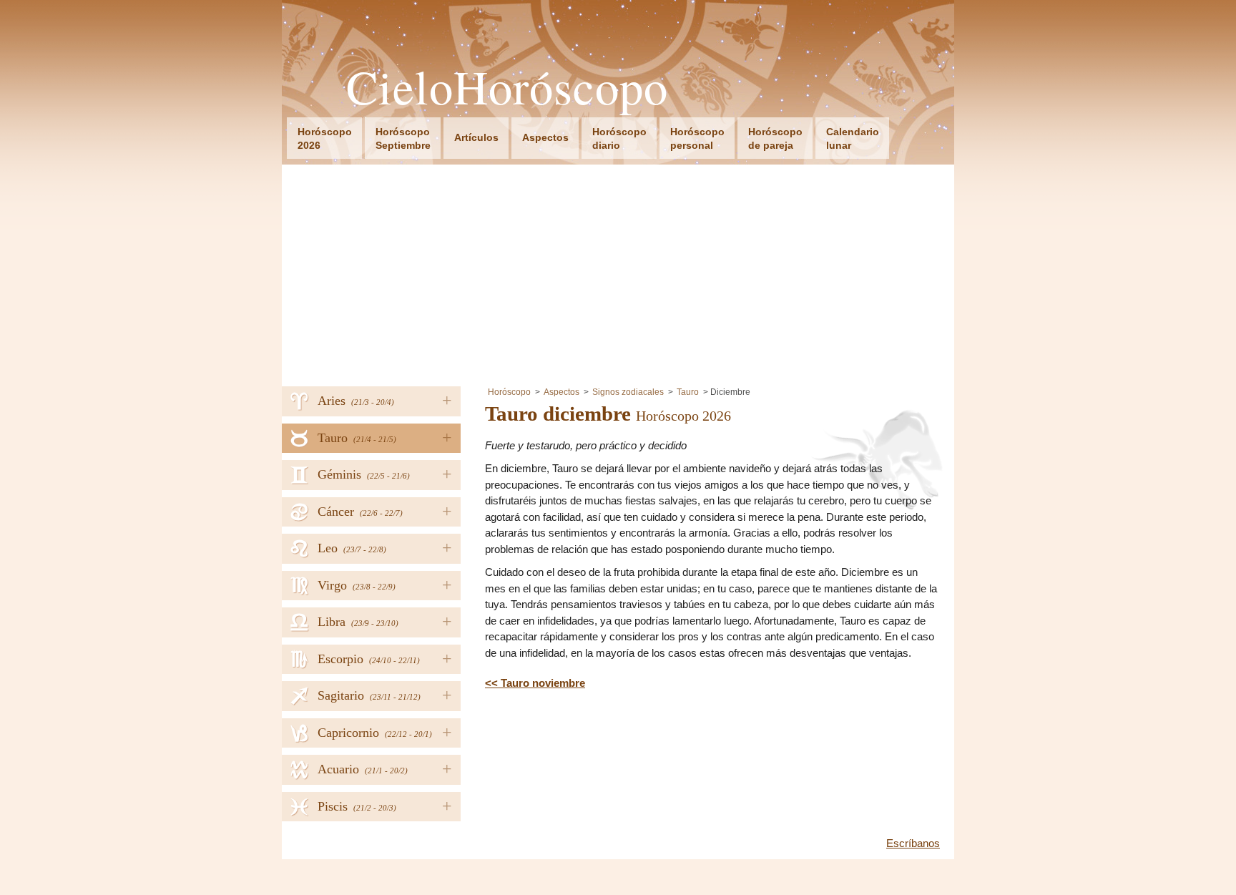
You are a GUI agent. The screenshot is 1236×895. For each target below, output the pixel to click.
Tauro (688, 392)
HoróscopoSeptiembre (403, 138)
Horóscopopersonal (697, 138)
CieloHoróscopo (507, 86)
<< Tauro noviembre (535, 683)
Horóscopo (509, 392)
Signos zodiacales (628, 392)
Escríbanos (913, 843)
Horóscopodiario (619, 138)
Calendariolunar (852, 138)
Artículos (476, 137)
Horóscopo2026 (325, 138)
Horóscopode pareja (775, 138)
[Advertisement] (618, 272)
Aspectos (545, 137)
